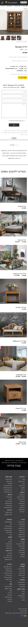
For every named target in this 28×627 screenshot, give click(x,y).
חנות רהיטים (17, 6)
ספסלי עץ (22, 556)
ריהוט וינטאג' (7, 132)
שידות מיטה (9, 555)
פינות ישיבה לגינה (8, 573)
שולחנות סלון (9, 544)
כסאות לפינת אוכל (20, 544)
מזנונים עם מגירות (8, 507)
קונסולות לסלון (8, 526)
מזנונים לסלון (9, 548)
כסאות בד (22, 548)
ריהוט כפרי (22, 134)
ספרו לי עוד (23, 77)
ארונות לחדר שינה (8, 557)
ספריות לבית (22, 571)
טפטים (23, 593)
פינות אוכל (9, 477)
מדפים (23, 600)
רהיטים (18, 132)
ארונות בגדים (22, 573)
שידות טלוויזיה (21, 522)
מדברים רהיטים (8, 586)
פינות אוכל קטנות (8, 492)
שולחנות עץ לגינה (8, 577)
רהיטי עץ (22, 477)
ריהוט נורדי (22, 505)
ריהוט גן (9, 564)
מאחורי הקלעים (8, 588)
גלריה (23, 483)
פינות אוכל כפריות (8, 490)
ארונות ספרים (22, 575)
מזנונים (10, 494)
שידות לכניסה (22, 536)
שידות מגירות (22, 524)
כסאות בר (10, 483)
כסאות (23, 539)
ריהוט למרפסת (8, 569)
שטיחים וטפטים (8, 559)
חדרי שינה (9, 550)
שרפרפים (23, 554)
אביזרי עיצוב (21, 589)
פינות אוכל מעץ (8, 597)
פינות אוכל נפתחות (7, 487)
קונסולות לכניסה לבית (8, 523)
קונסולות (9, 519)
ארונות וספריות (22, 565)
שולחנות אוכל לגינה (9, 580)
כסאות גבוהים (22, 546)
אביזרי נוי (23, 598)
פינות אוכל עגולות (8, 485)
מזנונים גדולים (9, 505)
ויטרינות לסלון (24, 132)
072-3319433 (12, 3)
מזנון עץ (10, 499)
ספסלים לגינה (9, 571)
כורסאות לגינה (8, 575)
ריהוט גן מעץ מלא (8, 566)
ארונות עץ (9, 595)
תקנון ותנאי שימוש (22, 608)
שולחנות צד (22, 586)
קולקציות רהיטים (21, 497)
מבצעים (23, 487)
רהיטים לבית (9, 6)
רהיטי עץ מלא (21, 481)
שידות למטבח (22, 528)
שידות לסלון (22, 532)
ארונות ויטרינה (19, 130)
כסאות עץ (22, 541)
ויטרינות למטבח (7, 130)
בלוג (10, 584)
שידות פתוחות (21, 530)
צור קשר (23, 490)
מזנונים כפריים (8, 501)
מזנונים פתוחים (8, 503)
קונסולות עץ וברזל (8, 528)
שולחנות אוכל (9, 479)
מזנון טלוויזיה (9, 497)
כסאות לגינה (22, 552)
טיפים (10, 590)
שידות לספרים (21, 534)
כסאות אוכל (9, 481)
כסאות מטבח (22, 550)
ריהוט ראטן (22, 507)
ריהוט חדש (22, 511)
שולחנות (22, 580)
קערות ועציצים (21, 595)
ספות (11, 539)
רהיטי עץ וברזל (21, 499)
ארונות (23, 577)
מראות (23, 591)
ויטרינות (13, 130)
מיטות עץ (10, 553)
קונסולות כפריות (8, 530)
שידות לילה (22, 526)
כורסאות (10, 541)
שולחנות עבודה (21, 582)
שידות (23, 519)
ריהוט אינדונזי (22, 503)
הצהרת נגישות (23, 611)
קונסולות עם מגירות (9, 533)
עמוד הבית (25, 6)
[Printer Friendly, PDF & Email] (14, 138)
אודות (23, 479)
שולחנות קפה (22, 584)
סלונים (10, 537)
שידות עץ (10, 601)
